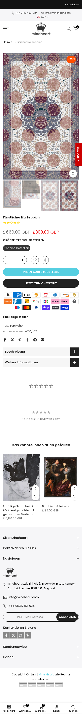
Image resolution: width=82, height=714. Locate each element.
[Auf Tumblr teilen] (27, 342)
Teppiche (16, 328)
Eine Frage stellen (15, 319)
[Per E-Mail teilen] (42, 342)
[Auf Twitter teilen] (12, 342)
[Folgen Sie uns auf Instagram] (20, 637)
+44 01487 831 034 (26, 15)
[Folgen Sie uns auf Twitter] (13, 637)
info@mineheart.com (58, 15)
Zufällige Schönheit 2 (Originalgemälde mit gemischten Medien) (18, 512)
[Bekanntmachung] (34, 6)
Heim (6, 44)
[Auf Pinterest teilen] (20, 342)
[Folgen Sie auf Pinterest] (27, 637)
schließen (72, 5)
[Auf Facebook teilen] (5, 342)
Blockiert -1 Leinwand (57, 508)
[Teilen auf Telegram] (35, 342)
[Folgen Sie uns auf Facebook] (6, 637)
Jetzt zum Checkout (41, 286)
